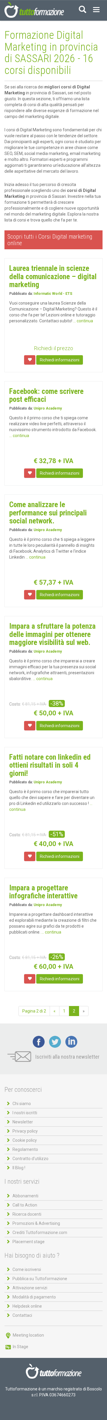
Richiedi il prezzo (53, 348)
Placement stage (28, 1241)
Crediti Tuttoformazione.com (39, 1232)
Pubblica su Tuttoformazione (39, 1278)
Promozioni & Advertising (36, 1223)
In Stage (20, 1346)
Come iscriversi (26, 1269)
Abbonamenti (25, 1195)
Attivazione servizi (29, 1287)
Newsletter (22, 1122)
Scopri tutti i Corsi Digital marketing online (49, 240)
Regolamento (25, 1149)
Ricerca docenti (26, 1214)
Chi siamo (21, 1103)
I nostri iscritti (24, 1112)
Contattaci (22, 1315)
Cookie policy (24, 1140)
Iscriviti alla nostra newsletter (67, 1057)
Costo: (15, 704)
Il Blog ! (18, 1167)
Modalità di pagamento (34, 1297)
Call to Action (24, 1205)
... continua (83, 320)
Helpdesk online (27, 1306)
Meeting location (28, 1335)
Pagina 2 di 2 (34, 1011)
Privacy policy (25, 1131)
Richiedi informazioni (59, 360)
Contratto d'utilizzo (30, 1158)
